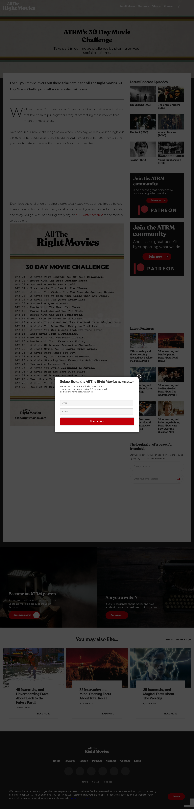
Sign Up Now (97, 421)
